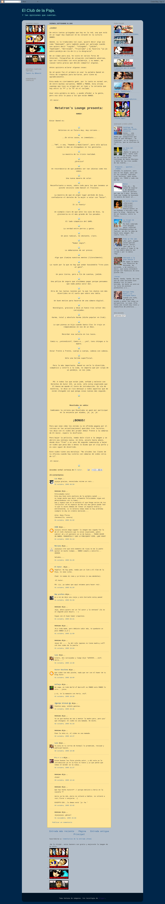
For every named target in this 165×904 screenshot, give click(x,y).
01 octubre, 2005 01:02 (64, 520)
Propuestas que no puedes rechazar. (124, 69)
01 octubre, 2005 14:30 (64, 663)
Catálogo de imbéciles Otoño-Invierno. (130, 129)
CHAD (56, 527)
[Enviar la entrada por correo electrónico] (88, 470)
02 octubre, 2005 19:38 (64, 751)
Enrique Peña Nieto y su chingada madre (129, 293)
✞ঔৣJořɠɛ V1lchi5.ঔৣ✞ (63, 703)
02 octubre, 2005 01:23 (64, 724)
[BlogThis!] (95, 470)
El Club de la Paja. (38, 10)
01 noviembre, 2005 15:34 (65, 818)
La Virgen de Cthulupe (128, 221)
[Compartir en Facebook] (99, 470)
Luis (56, 655)
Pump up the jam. (130, 239)
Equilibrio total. (121, 80)
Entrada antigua (99, 831)
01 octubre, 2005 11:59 (64, 633)
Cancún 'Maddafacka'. (123, 91)
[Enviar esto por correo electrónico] (93, 470)
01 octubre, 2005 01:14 (64, 539)
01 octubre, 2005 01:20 (64, 560)
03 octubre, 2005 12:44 (64, 780)
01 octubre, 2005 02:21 (64, 619)
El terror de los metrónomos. (126, 34)
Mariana (58, 546)
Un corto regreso (130, 201)
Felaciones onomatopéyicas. (125, 99)
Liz (56, 479)
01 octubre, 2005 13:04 (64, 648)
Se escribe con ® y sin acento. (124, 56)
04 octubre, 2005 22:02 (64, 805)
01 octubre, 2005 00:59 (64, 484)
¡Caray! (117, 276)
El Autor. (59, 567)
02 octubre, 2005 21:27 (64, 768)
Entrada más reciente (61, 831)
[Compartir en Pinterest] (101, 470)
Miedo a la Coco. (121, 45)
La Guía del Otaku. (128, 149)
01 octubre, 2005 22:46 (64, 709)
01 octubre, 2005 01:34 (64, 600)
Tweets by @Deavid (33, 73)
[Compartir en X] (97, 470)
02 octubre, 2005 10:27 (64, 736)
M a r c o (59, 758)
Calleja (58, 684)
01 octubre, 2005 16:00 (64, 677)
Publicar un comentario (62, 822)
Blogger (102, 898)
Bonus (125, 184)
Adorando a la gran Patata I (129, 258)
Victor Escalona (61, 670)
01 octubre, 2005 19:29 (64, 696)
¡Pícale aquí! (120, 118)
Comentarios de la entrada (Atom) (77, 839)
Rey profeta (59, 594)
